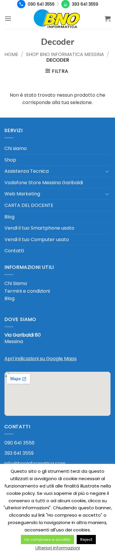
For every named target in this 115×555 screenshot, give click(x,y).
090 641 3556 (19, 442)
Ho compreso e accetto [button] (47, 539)
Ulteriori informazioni (57, 548)
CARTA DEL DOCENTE (28, 205)
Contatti (14, 250)
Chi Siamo (15, 283)
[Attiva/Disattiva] (107, 171)
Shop (10, 160)
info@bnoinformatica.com (34, 463)
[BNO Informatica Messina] (57, 18)
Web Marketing (22, 193)
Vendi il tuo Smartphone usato (39, 228)
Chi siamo (15, 148)
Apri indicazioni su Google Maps (40, 358)
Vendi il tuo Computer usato (36, 239)
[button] (8, 18)
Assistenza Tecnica (26, 171)
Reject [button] (86, 539)
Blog (9, 216)
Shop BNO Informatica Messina (65, 54)
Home (11, 54)
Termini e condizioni (27, 291)
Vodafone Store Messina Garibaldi (43, 182)
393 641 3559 (19, 453)
